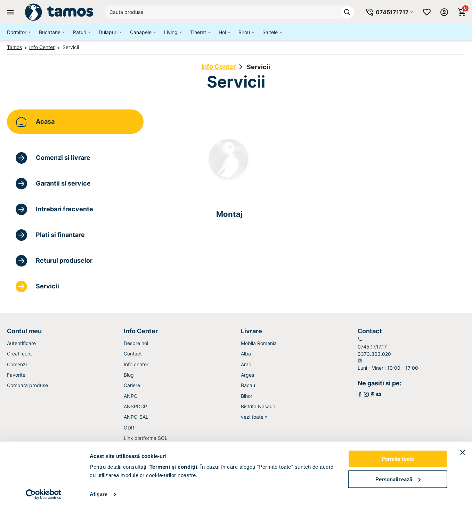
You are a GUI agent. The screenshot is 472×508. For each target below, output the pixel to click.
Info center (136, 364)
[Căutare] (347, 12)
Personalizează (393, 479)
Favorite (16, 375)
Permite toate (398, 459)
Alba (246, 354)
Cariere (132, 385)
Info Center (218, 66)
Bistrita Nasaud (258, 406)
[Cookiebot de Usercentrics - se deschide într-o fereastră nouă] (43, 494)
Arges (247, 375)
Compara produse (27, 385)
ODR (129, 428)
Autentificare (21, 343)
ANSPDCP (135, 406)
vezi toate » (254, 417)
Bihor (246, 396)
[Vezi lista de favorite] (427, 12)
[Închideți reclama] (462, 452)
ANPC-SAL (136, 417)
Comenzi (17, 364)
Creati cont (19, 354)
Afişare (98, 494)
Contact (133, 354)
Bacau (248, 385)
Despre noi (136, 343)
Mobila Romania (259, 343)
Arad (246, 364)
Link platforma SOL (146, 438)
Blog (129, 375)
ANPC (130, 396)
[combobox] (229, 12)
